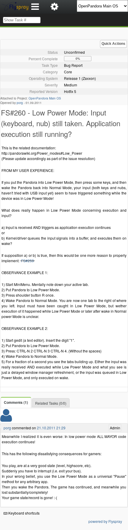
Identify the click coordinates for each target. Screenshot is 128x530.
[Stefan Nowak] (6, 419)
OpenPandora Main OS (45, 98)
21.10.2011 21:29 (51, 427)
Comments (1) (16, 402)
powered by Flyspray (105, 521)
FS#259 (27, 260)
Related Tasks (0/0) (50, 403)
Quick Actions (113, 44)
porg (20, 103)
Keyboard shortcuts (23, 512)
